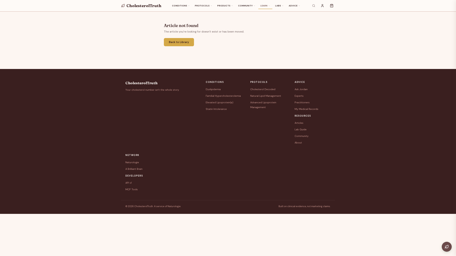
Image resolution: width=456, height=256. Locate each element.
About (298, 142)
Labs (278, 5)
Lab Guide (301, 129)
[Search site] (313, 5)
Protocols (202, 5)
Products (223, 5)
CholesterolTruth (143, 5)
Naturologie (132, 162)
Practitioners (302, 102)
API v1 (128, 182)
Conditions (179, 5)
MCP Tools (131, 189)
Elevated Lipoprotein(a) (219, 102)
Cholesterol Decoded (262, 89)
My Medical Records (306, 109)
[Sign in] (322, 5)
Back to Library (179, 42)
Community (245, 5)
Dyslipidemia (213, 89)
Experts (299, 95)
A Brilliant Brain (133, 168)
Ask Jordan (301, 89)
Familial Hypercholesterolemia (223, 95)
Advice (293, 5)
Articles (299, 122)
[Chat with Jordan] (447, 247)
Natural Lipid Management (265, 95)
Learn (264, 5)
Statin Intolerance (216, 109)
